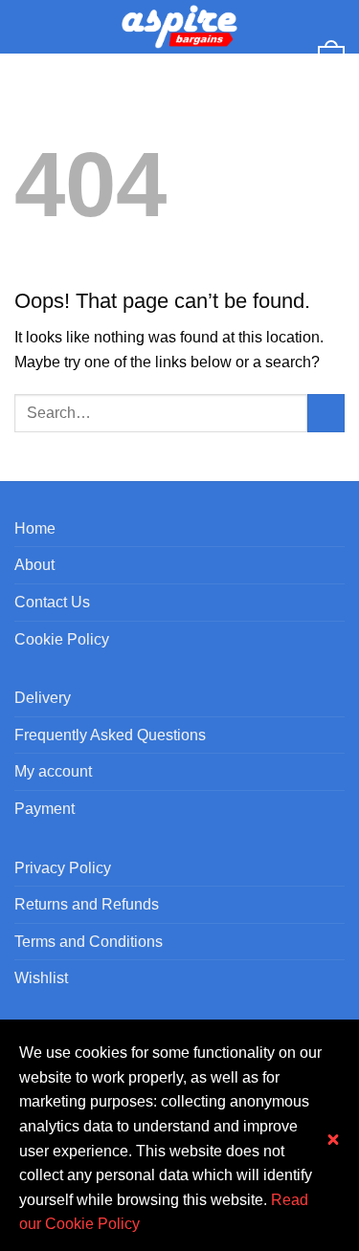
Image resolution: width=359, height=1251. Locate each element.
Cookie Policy (61, 639)
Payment (44, 809)
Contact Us (52, 602)
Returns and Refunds (86, 904)
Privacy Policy (62, 868)
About (34, 565)
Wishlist (41, 978)
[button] (25, 26)
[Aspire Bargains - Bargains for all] (180, 27)
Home (35, 528)
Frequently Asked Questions (110, 735)
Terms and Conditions (88, 941)
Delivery (42, 698)
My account (53, 771)
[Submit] (326, 412)
